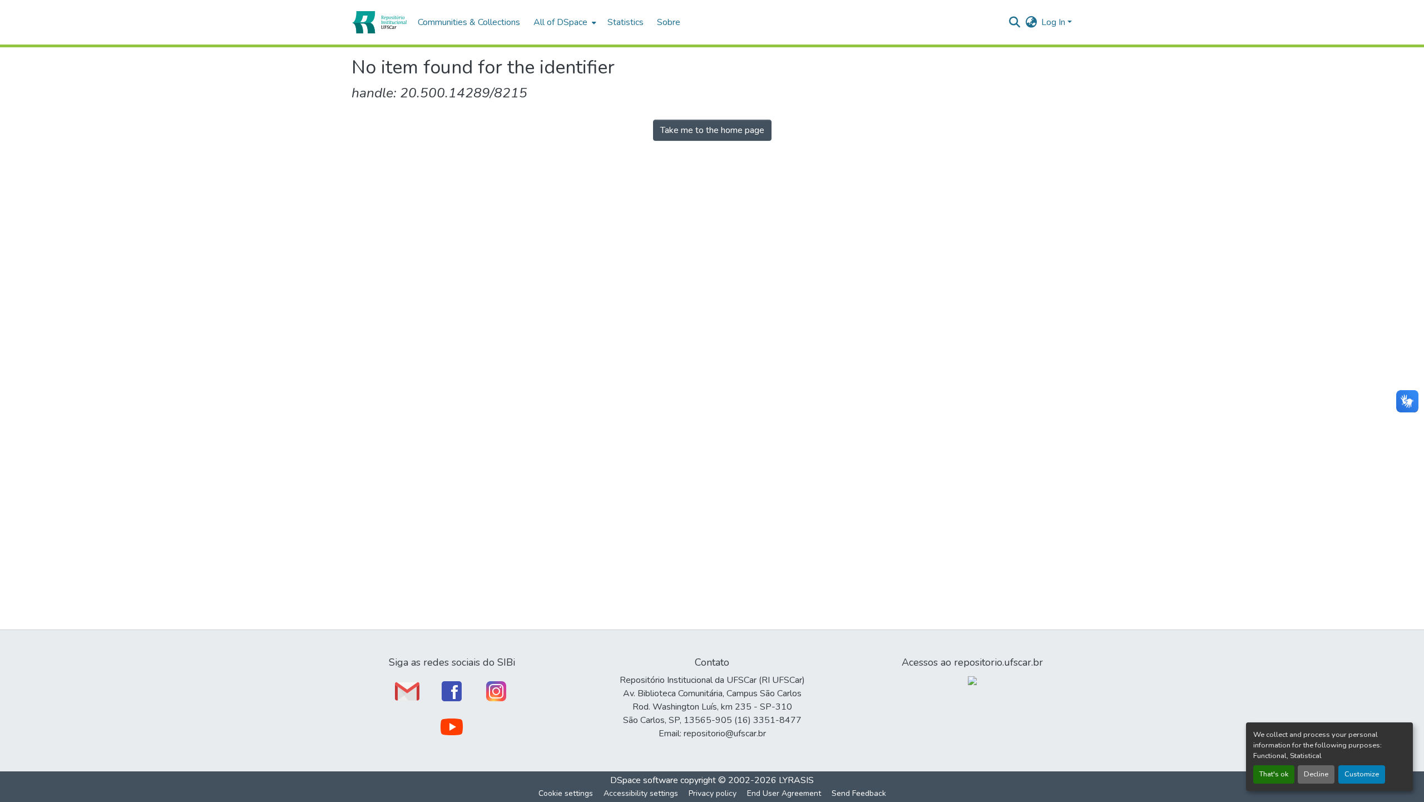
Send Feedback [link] (859, 793)
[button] (379, 22)
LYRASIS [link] (796, 780)
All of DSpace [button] (560, 22)
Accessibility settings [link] (641, 793)
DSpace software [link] (644, 780)
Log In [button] (1054, 22)
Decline (1316, 774)
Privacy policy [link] (712, 793)
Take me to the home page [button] (712, 130)
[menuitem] (563, 22)
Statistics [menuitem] (625, 22)
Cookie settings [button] (565, 793)
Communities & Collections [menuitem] (469, 22)
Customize (1361, 774)
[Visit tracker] (972, 680)
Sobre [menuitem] (668, 22)
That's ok (1273, 774)
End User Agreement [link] (784, 793)
